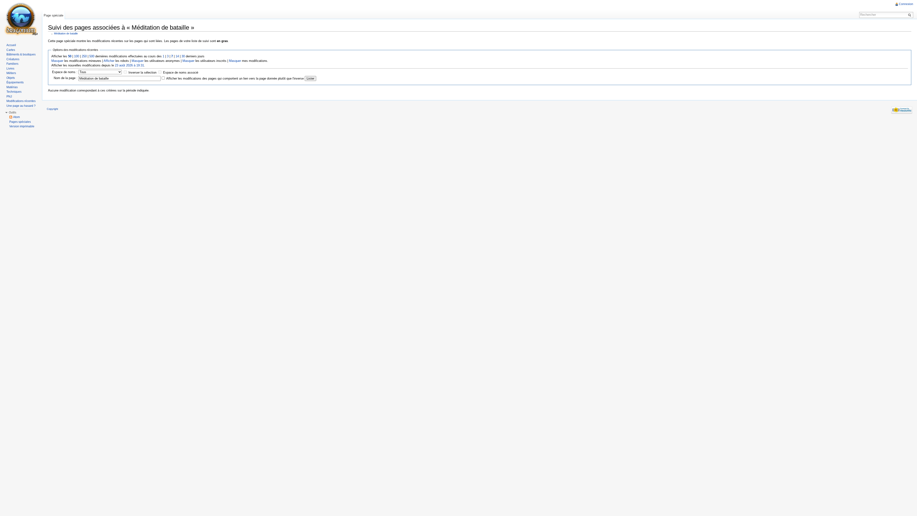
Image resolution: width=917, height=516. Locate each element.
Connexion (906, 4)
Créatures (12, 59)
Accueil (11, 45)
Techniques (13, 91)
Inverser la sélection (142, 72)
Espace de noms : (64, 72)
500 (91, 56)
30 (183, 56)
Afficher (109, 61)
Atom (16, 117)
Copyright (52, 109)
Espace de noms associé (180, 72)
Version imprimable (21, 126)
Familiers (12, 63)
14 (177, 56)
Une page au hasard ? (21, 106)
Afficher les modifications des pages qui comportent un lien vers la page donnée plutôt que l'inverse (235, 78)
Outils (12, 112)
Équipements (15, 82)
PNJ (9, 96)
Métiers (11, 73)
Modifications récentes (21, 101)
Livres (10, 68)
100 (76, 56)
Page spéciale (53, 15)
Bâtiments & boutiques (21, 54)
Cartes (10, 50)
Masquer (57, 61)
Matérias (12, 87)
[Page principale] (21, 19)
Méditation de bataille (66, 33)
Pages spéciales (20, 122)
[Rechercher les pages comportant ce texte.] (910, 14)
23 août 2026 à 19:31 (129, 65)
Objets (10, 78)
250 (84, 56)
